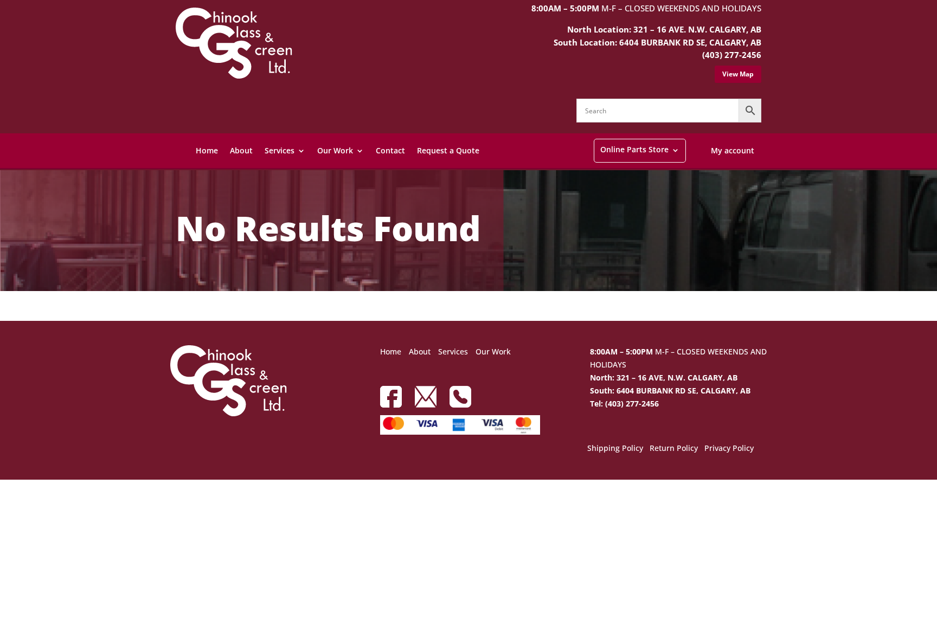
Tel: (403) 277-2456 (624, 403)
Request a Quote (448, 150)
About (241, 150)
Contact (390, 150)
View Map (738, 74)
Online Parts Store (634, 149)
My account (732, 150)
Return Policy (674, 448)
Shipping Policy (615, 448)
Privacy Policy (729, 448)
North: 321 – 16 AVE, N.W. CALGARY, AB (663, 377)
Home (207, 150)
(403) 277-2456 (731, 54)
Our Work (335, 150)
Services (279, 150)
